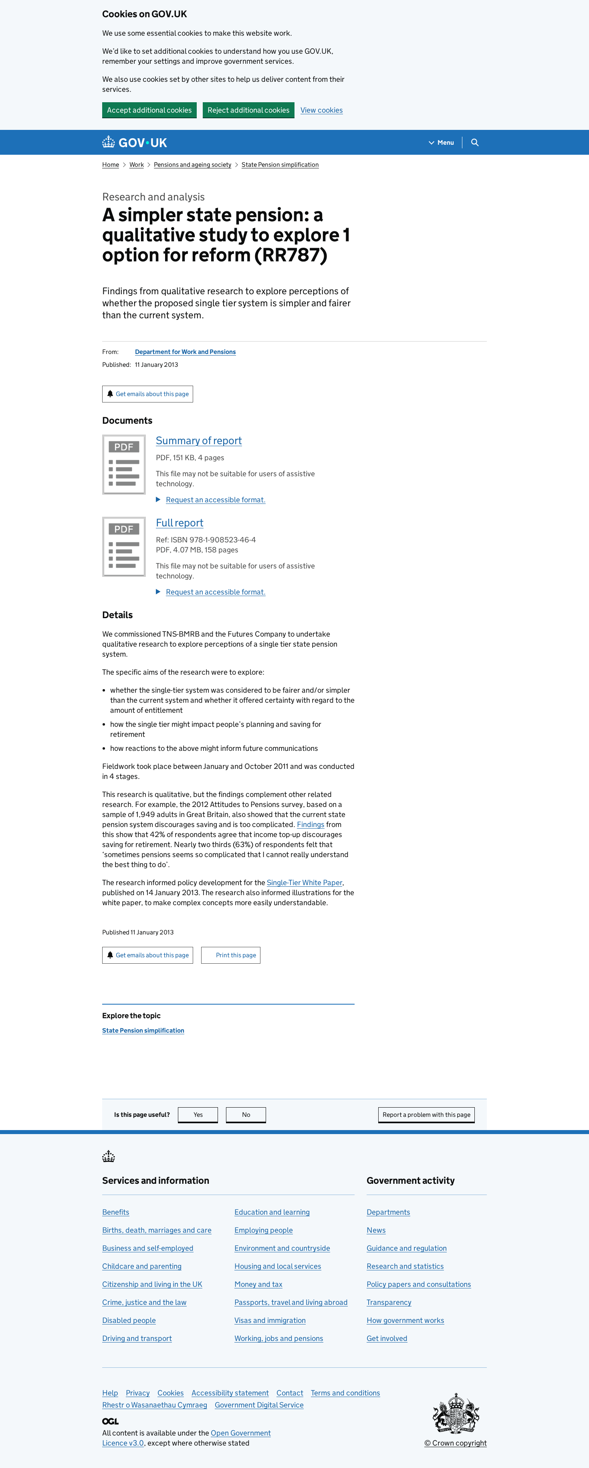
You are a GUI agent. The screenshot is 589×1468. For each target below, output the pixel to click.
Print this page (236, 955)
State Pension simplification (280, 164)
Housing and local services (277, 1266)
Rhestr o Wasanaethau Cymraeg (154, 1404)
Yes (206, 1114)
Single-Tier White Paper (304, 882)
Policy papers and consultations (419, 1284)
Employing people (263, 1230)
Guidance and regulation (407, 1248)
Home (110, 164)
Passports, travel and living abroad (291, 1302)
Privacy (138, 1392)
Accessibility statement (230, 1392)
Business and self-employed (148, 1248)
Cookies (170, 1392)
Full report (180, 522)
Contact (289, 1392)
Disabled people (129, 1320)
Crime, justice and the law (144, 1302)
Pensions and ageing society (192, 164)
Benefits (115, 1212)
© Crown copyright (455, 1443)
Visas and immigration (270, 1320)
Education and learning (272, 1212)
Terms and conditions (345, 1392)
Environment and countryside (282, 1248)
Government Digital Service (259, 1404)
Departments (388, 1212)
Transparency (389, 1302)
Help (110, 1392)
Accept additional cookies (149, 110)
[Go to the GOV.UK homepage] (134, 142)
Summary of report (199, 440)
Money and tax (258, 1284)
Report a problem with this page (426, 1114)
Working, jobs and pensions (278, 1338)
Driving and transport (137, 1338)
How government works (405, 1320)
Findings (311, 824)
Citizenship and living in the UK (152, 1284)
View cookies (322, 110)
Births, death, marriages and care (157, 1230)
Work (136, 164)
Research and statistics (405, 1266)
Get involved (387, 1338)
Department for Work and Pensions (185, 352)
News (376, 1230)
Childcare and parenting (142, 1266)
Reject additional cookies (249, 110)
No (254, 1114)
